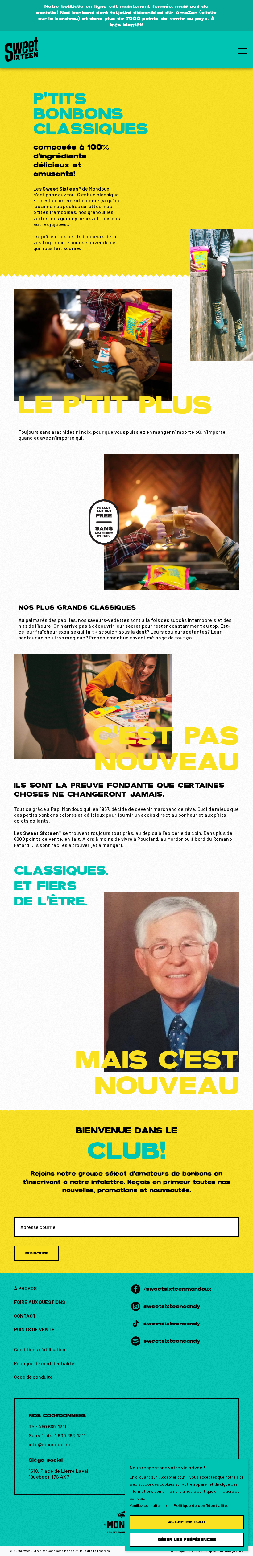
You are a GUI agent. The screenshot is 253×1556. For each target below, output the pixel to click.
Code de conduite (33, 1377)
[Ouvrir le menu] (242, 50)
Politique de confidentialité (44, 1363)
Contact (25, 1316)
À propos (25, 1288)
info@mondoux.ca (49, 1444)
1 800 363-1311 (70, 1435)
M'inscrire (36, 1253)
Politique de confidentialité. (200, 1505)
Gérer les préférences (187, 1539)
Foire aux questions (39, 1302)
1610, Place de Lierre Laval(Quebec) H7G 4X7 (59, 1474)
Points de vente (34, 1329)
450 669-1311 (52, 1426)
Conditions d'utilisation (39, 1349)
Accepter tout (187, 1522)
